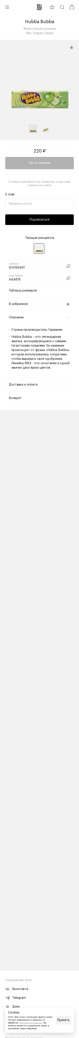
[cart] (72, 7)
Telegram (19, 997)
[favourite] (52, 7)
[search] (62, 7)
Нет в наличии (39, 163)
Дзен (16, 1006)
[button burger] (7, 7)
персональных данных (30, 1023)
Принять (63, 1020)
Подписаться (39, 219)
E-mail (9, 194)
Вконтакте (20, 989)
